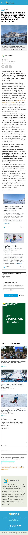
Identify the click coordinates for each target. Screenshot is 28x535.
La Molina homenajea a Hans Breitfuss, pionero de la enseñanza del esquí (13, 361)
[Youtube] (20, 526)
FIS (3, 277)
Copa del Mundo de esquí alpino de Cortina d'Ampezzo (12, 274)
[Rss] (15, 526)
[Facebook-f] (8, 526)
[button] (26, 2)
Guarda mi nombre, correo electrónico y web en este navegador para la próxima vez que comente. (13, 458)
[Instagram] (10, 526)
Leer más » (3, 366)
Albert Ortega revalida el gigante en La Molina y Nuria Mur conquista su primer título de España (13, 410)
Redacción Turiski (9, 55)
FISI (8, 277)
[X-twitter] (17, 526)
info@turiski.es (16, 520)
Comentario (4, 428)
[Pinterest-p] (13, 526)
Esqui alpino (4, 9)
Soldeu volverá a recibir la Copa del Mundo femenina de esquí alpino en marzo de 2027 (12, 385)
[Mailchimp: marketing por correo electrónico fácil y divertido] (21, 296)
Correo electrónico (6, 451)
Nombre (3, 445)
